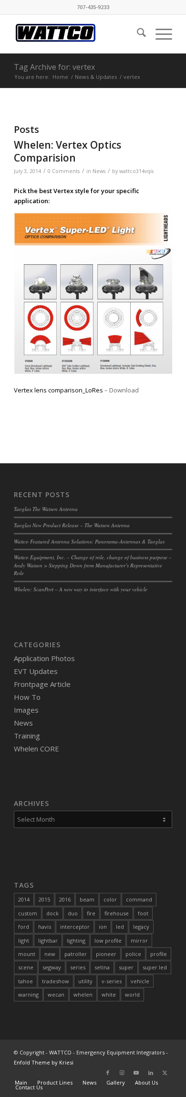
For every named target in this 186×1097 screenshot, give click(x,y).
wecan (56, 994)
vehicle (140, 981)
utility (85, 981)
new (49, 953)
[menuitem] (136, 34)
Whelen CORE (36, 748)
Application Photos (44, 658)
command (139, 899)
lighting (76, 940)
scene (25, 967)
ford (23, 926)
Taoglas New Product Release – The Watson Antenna (72, 525)
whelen (83, 994)
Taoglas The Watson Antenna (46, 508)
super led (155, 967)
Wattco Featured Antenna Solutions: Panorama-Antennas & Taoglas (89, 541)
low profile (108, 940)
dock (52, 913)
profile (158, 953)
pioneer (106, 953)
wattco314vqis (136, 171)
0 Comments (64, 171)
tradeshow (55, 981)
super (126, 967)
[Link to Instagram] (122, 1072)
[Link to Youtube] (136, 1072)
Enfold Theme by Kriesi (43, 1062)
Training (27, 735)
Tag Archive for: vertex (54, 67)
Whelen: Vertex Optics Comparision (67, 151)
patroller (75, 953)
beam (87, 899)
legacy (141, 926)
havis (44, 926)
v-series (112, 981)
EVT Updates (36, 671)
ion (103, 926)
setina (102, 967)
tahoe (25, 981)
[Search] (136, 34)
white (109, 994)
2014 (24, 899)
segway (51, 967)
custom (27, 913)
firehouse (116, 913)
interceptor (75, 926)
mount (26, 953)
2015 (44, 899)
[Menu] (159, 34)
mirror (139, 940)
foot (143, 913)
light (23, 940)
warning (28, 994)
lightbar (48, 940)
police (133, 953)
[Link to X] (165, 1072)
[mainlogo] (77, 34)
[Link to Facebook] (108, 1072)
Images (26, 710)
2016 (65, 899)
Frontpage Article (42, 684)
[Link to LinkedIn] (151, 1072)
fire (91, 913)
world (132, 994)
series (77, 967)
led (120, 926)
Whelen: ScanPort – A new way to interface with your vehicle (80, 589)
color (110, 899)
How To (27, 697)
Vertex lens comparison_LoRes (58, 390)
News (99, 171)
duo (73, 913)
